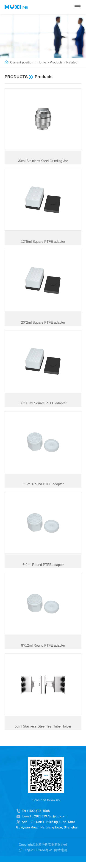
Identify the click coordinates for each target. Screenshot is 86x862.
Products (56, 62)
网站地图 (60, 850)
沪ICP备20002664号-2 (35, 850)
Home (41, 62)
